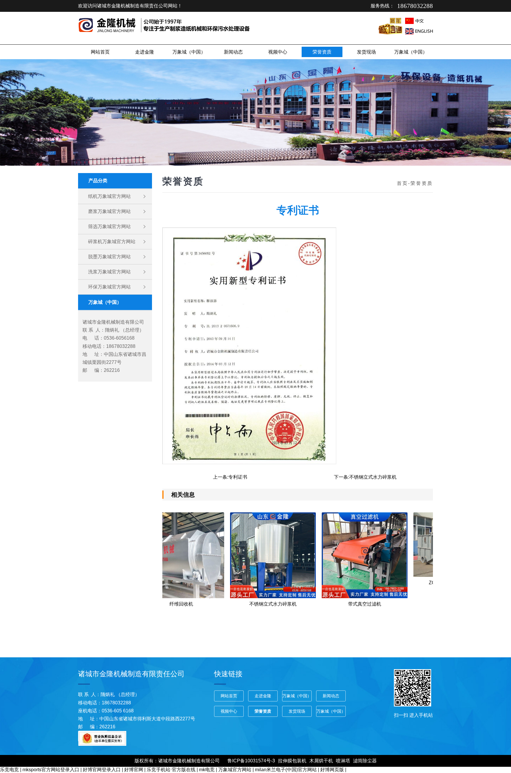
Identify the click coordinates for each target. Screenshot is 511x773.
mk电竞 (207, 769)
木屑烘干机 (321, 760)
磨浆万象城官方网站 (109, 211)
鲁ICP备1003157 (245, 760)
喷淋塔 (343, 760)
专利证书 (237, 477)
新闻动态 (233, 51)
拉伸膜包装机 (292, 760)
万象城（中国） (189, 51)
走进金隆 (144, 51)
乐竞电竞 (9, 769)
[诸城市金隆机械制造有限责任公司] (109, 30)
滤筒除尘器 (365, 760)
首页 (402, 183)
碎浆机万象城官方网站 (111, 241)
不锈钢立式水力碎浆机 (373, 477)
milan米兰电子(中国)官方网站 (286, 769)
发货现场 (366, 51)
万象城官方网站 (234, 769)
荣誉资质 (322, 51)
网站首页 (100, 51)
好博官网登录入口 (102, 769)
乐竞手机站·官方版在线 (171, 769)
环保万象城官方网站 (109, 286)
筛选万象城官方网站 (109, 226)
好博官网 (133, 769)
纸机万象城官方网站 (109, 196)
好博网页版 (332, 769)
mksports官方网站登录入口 (50, 769)
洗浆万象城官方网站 (109, 271)
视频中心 (277, 51)
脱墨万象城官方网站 (109, 256)
